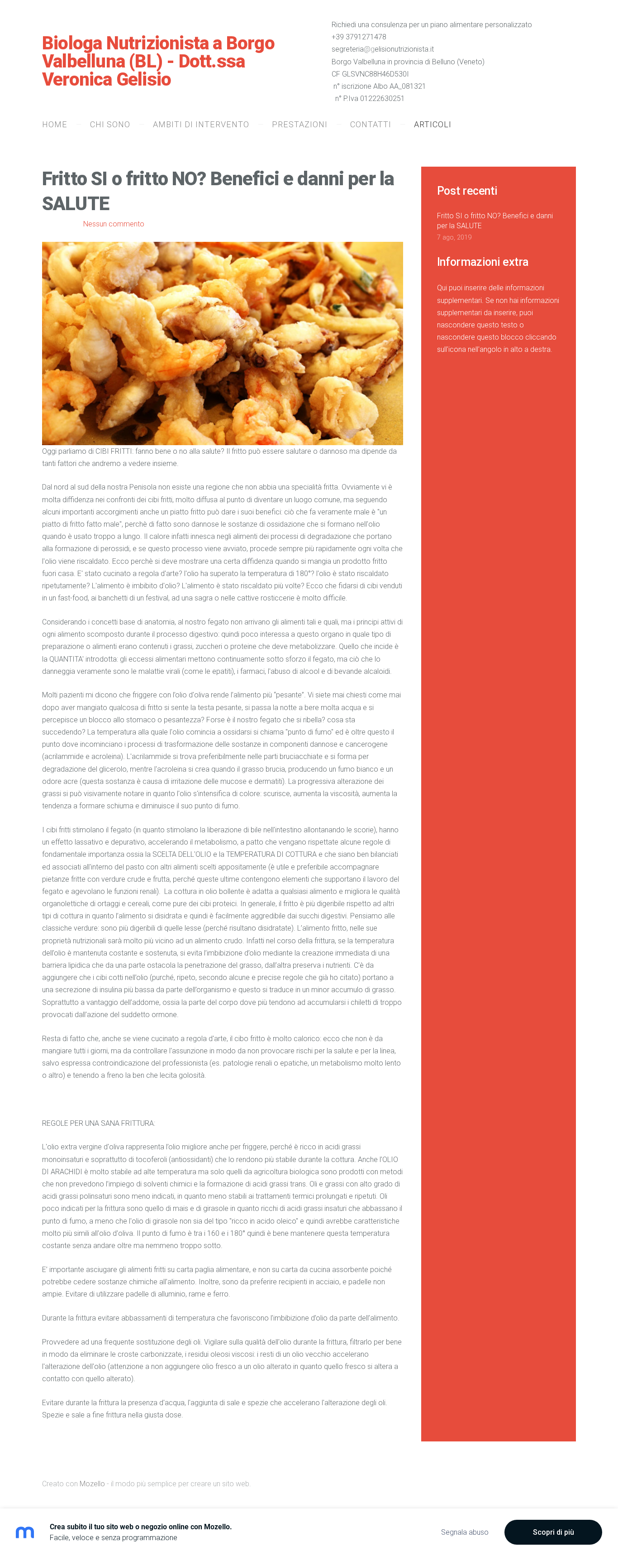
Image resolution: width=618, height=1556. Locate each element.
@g (369, 49)
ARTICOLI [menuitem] (433, 124)
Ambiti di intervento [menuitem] (201, 124)
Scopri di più (553, 1532)
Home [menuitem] (54, 124)
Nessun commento (113, 224)
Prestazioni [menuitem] (300, 124)
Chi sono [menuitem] (110, 124)
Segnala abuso (465, 1532)
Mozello (92, 1483)
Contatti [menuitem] (370, 124)
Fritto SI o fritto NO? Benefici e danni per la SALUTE (495, 220)
